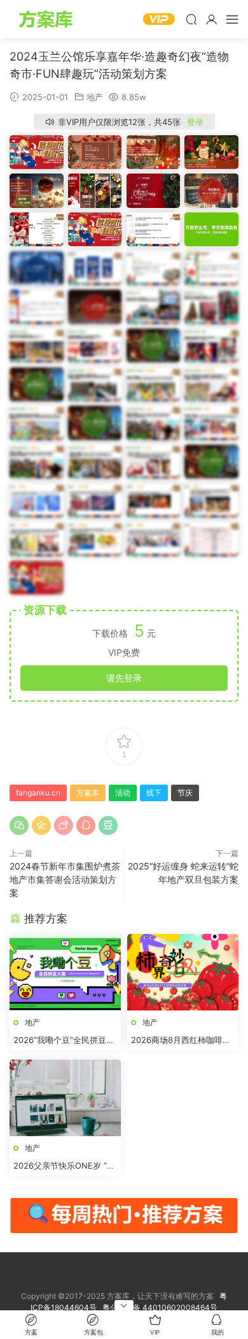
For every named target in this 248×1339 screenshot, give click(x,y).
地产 (94, 97)
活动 (122, 792)
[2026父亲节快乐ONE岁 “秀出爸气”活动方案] (65, 1098)
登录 (195, 121)
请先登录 (124, 677)
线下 (154, 792)
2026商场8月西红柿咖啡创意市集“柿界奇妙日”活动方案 (181, 1040)
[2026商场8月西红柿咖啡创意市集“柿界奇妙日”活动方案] (182, 972)
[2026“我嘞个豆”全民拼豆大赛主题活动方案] (65, 972)
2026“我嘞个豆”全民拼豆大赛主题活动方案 (63, 1040)
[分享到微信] (19, 825)
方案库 (48, 19)
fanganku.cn (38, 792)
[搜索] (191, 19)
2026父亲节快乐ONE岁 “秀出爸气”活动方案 (64, 1166)
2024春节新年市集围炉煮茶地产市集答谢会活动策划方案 (65, 879)
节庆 (185, 792)
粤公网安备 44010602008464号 (159, 1307)
